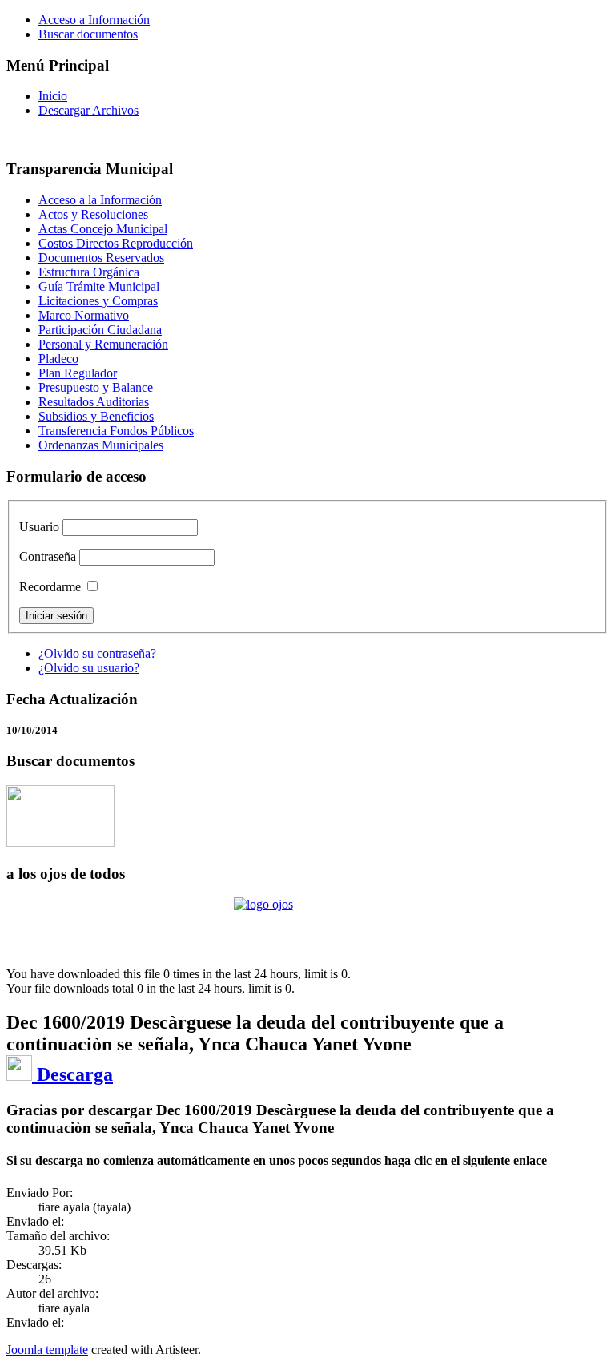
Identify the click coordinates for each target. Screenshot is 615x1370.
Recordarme (50, 587)
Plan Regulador (77, 373)
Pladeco (58, 358)
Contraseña (47, 556)
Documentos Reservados (101, 257)
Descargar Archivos (88, 110)
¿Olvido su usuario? (88, 668)
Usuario (39, 527)
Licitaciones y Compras (98, 301)
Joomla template (47, 1349)
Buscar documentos (88, 34)
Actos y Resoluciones (93, 214)
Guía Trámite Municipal (98, 286)
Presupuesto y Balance (95, 387)
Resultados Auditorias (93, 402)
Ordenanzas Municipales (100, 445)
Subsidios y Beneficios (96, 416)
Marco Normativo (83, 315)
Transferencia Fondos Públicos (116, 430)
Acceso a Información (94, 19)
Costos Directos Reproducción (115, 243)
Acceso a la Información (100, 200)
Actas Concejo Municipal (102, 229)
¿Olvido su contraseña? (97, 653)
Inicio (52, 96)
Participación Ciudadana (100, 329)
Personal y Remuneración (103, 344)
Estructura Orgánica (88, 272)
